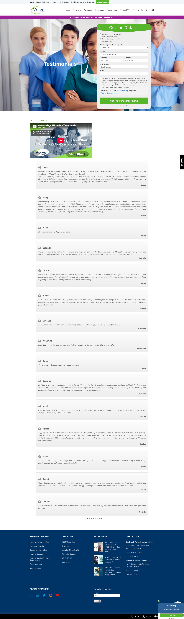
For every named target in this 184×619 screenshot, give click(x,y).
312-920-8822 (136, 571)
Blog (148, 10)
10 (99, 518)
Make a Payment (103, 2)
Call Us (136, 617)
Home (67, 10)
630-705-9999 (136, 552)
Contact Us (124, 10)
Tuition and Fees (36, 564)
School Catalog (35, 568)
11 (101, 518)
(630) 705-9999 (43, 2)
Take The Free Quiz (106, 17)
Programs (77, 10)
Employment (66, 546)
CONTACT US (67, 558)
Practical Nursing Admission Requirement (40, 559)
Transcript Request (69, 554)
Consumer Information (38, 550)
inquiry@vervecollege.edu (85, 2)
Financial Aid (112, 10)
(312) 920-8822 (63, 2)
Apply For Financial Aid (70, 550)
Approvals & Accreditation (39, 542)
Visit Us (148, 617)
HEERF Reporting (68, 542)
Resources (99, 10)
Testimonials (138, 10)
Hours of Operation (37, 554)
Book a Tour (66, 562)
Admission (88, 10)
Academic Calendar (37, 546)
